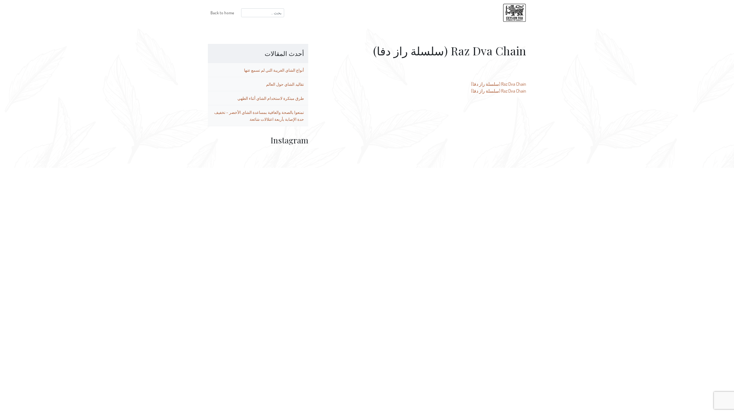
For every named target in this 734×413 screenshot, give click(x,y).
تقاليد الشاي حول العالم (285, 84)
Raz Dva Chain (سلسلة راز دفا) (498, 84)
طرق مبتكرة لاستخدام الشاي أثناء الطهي (270, 98)
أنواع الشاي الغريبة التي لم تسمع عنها (274, 70)
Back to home (222, 12)
